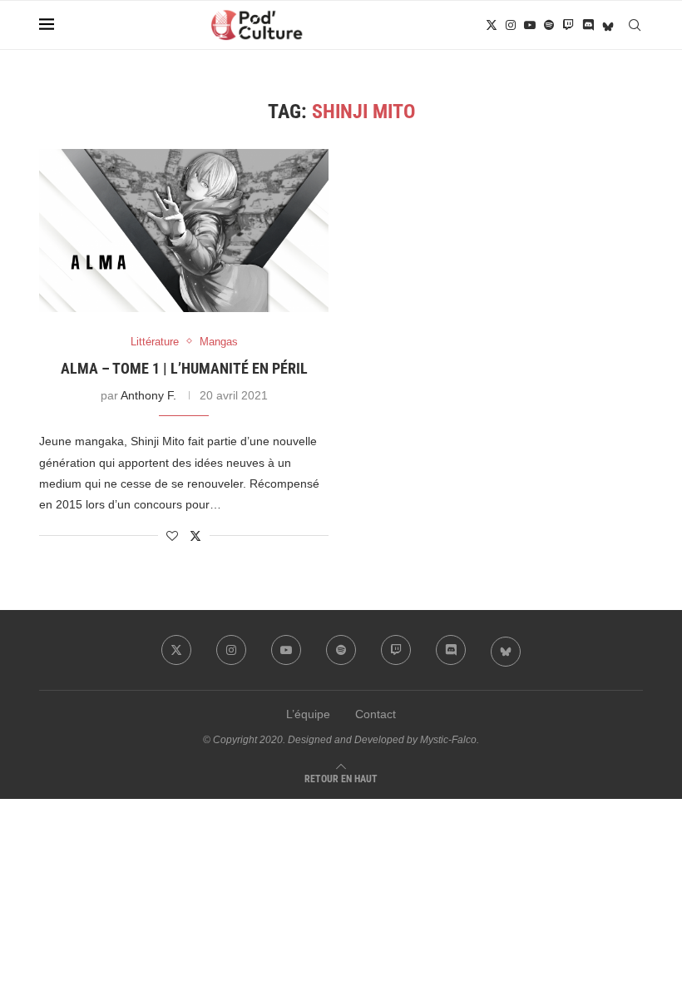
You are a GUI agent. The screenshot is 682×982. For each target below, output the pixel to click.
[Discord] (588, 25)
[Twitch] (568, 25)
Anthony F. (148, 395)
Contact (375, 714)
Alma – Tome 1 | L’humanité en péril (184, 368)
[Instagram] (511, 25)
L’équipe (308, 714)
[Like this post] (172, 536)
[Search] (634, 25)
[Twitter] (491, 25)
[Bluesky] (608, 25)
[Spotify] (549, 25)
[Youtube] (530, 25)
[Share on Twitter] (195, 535)
